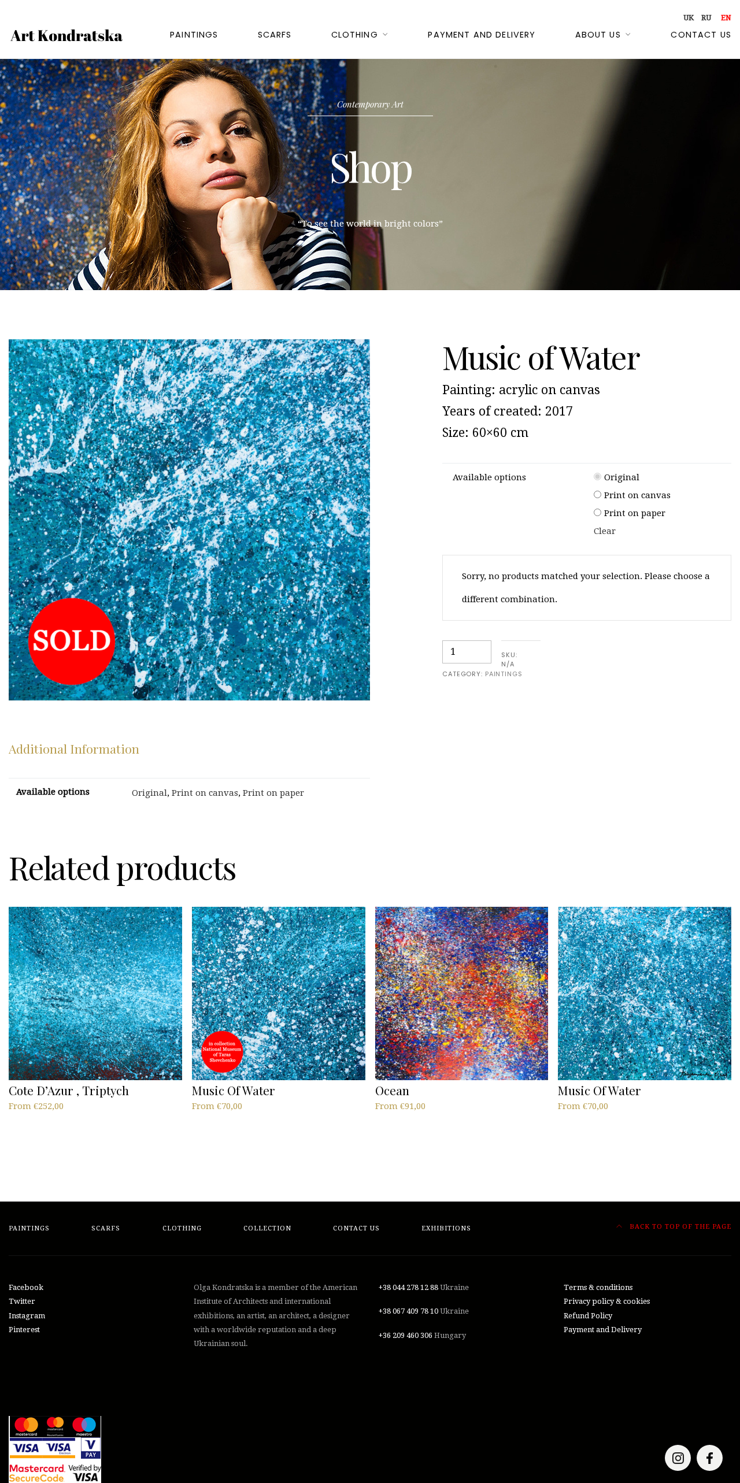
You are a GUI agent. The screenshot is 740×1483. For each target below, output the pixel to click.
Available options (489, 477)
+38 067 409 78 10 (408, 1311)
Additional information (74, 748)
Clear (605, 531)
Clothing (354, 34)
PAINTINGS (504, 674)
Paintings (194, 34)
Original (621, 477)
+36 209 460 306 (405, 1335)
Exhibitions (446, 1228)
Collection (267, 1228)
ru (706, 17)
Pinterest (24, 1329)
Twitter (22, 1301)
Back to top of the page (679, 1226)
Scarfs (275, 34)
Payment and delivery (481, 34)
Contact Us (701, 34)
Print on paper (634, 513)
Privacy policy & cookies (607, 1301)
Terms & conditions (598, 1287)
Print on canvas (637, 495)
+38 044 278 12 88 (408, 1287)
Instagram (27, 1315)
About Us (598, 34)
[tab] (74, 749)
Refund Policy (588, 1315)
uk (688, 17)
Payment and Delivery (603, 1329)
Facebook (26, 1287)
